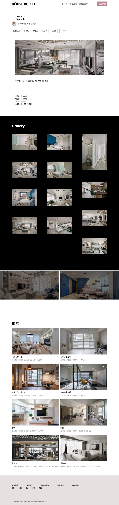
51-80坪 (63, 31)
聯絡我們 (102, 3)
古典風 (53, 31)
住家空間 (16, 31)
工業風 (62, 395)
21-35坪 (33, 431)
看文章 (64, 3)
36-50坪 (33, 360)
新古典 (44, 31)
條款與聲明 (45, 485)
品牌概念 (15, 485)
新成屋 (26, 31)
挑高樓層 (54, 466)
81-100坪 (21, 466)
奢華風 (35, 31)
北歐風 (26, 360)
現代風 (20, 360)
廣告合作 (60, 485)
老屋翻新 (40, 395)
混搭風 (14, 360)
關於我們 (29, 485)
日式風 (14, 395)
